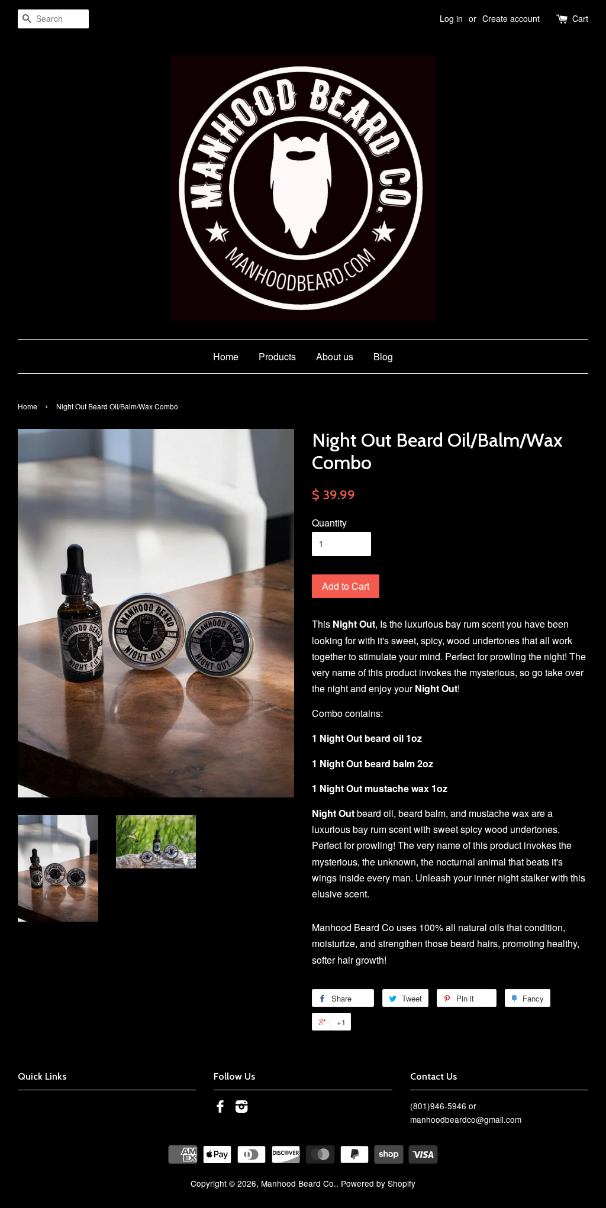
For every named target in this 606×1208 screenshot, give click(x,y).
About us (334, 356)
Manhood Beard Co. (298, 1183)
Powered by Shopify (378, 1183)
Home (225, 356)
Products (277, 356)
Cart (580, 18)
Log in (451, 18)
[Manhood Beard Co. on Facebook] (220, 1108)
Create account (511, 18)
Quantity (329, 522)
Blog (383, 356)
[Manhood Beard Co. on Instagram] (241, 1108)
